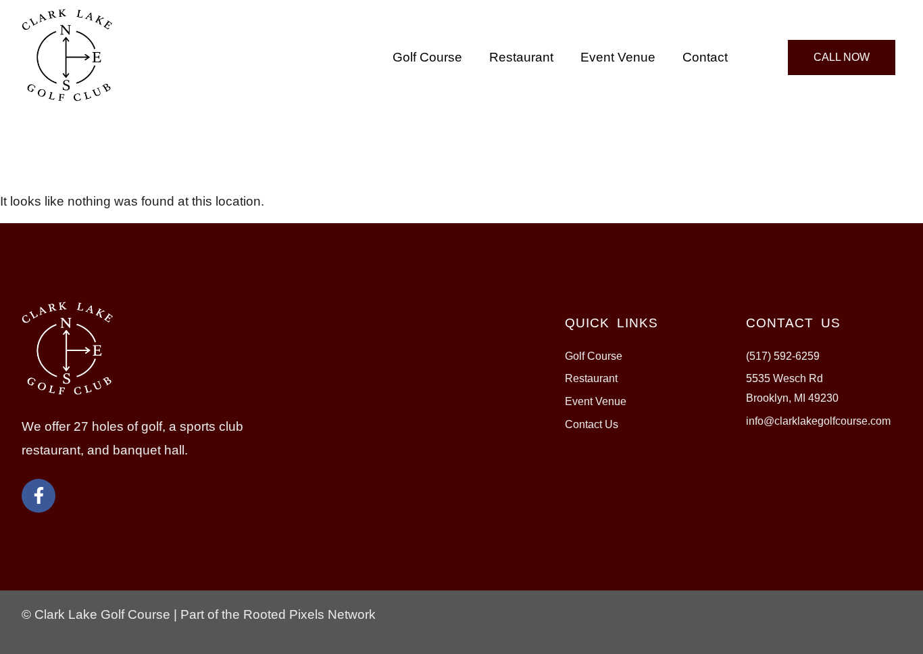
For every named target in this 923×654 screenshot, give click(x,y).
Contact (705, 57)
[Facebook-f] (38, 496)
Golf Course (427, 57)
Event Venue (617, 57)
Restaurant (521, 57)
